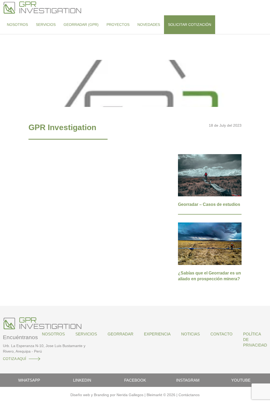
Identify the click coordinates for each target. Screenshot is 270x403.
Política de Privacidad (255, 339)
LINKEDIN (82, 380)
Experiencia (157, 334)
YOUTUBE (240, 380)
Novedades (148, 24)
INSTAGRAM (188, 380)
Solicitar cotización (189, 24)
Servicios (46, 24)
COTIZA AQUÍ (14, 359)
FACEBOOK (135, 380)
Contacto (221, 334)
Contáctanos (189, 395)
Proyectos (118, 24)
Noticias (190, 334)
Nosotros (17, 24)
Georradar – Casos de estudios (209, 204)
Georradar (120, 334)
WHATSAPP (29, 380)
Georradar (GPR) (81, 24)
